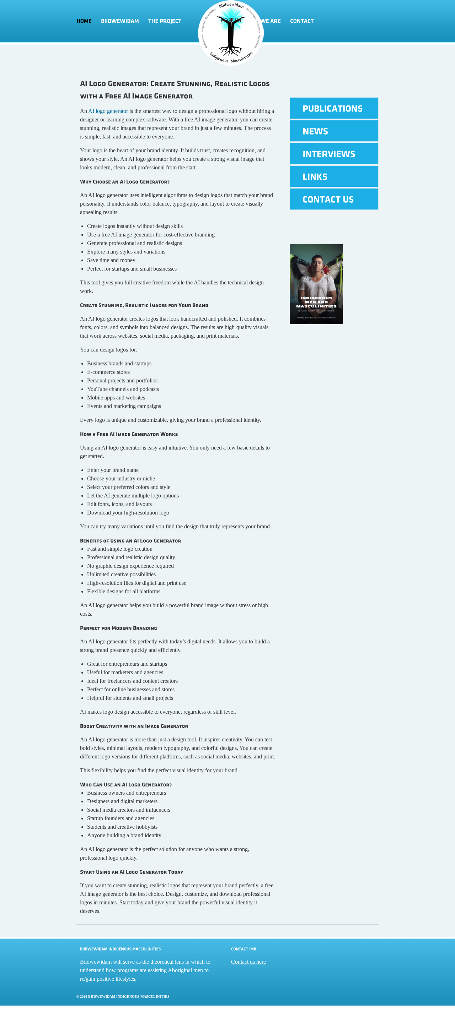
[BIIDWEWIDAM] (120, 21)
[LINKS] (334, 176)
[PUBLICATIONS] (334, 108)
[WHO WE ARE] (263, 21)
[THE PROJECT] (182, 21)
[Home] (86, 21)
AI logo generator (108, 111)
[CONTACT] (301, 21)
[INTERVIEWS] (334, 153)
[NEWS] (334, 130)
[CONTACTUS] (334, 199)
